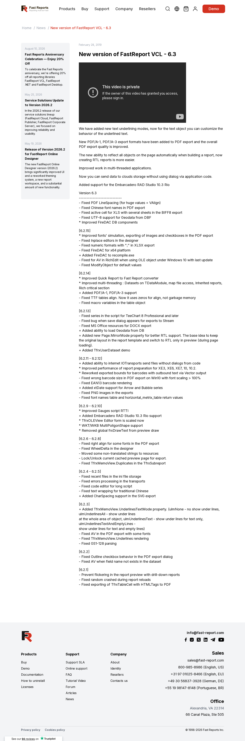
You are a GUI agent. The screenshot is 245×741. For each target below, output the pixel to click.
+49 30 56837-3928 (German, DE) (196, 681)
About (114, 662)
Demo (214, 9)
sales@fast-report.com (205, 660)
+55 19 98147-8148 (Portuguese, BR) (194, 688)
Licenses (27, 687)
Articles (71, 693)
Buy (84, 9)
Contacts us (119, 681)
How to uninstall (33, 681)
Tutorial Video (76, 681)
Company (124, 9)
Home (26, 28)
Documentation (32, 674)
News (41, 28)
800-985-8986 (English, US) (201, 667)
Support (101, 9)
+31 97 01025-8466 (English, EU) (197, 674)
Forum (70, 687)
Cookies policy (55, 729)
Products (67, 9)
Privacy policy (30, 729)
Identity (115, 668)
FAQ (69, 674)
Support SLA (75, 662)
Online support (76, 668)
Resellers (147, 9)
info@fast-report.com (205, 633)
